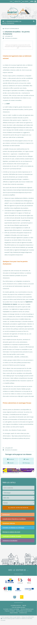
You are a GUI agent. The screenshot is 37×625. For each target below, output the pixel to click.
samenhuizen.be (27, 230)
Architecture (6, 514)
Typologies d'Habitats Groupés (11, 536)
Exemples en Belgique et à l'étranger (13, 527)
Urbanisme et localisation (11, 38)
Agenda (24, 605)
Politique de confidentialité (27, 617)
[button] (33, 21)
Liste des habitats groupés (27, 609)
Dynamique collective (8, 523)
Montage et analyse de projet (11, 532)
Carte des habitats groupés (18, 607)
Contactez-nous (23, 612)
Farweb (3, 620)
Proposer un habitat (10, 611)
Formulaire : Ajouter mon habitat (11, 609)
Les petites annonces (16, 605)
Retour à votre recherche (12, 28)
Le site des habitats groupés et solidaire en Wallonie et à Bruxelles (17, 618)
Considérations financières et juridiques (14, 519)
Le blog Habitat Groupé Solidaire (24, 611)
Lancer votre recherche (19, 507)
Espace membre (14, 612)
